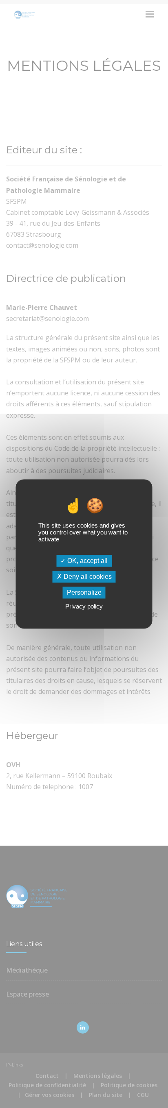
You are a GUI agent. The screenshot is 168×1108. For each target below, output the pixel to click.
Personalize (84, 592)
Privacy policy (84, 606)
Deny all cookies (87, 576)
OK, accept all (87, 560)
